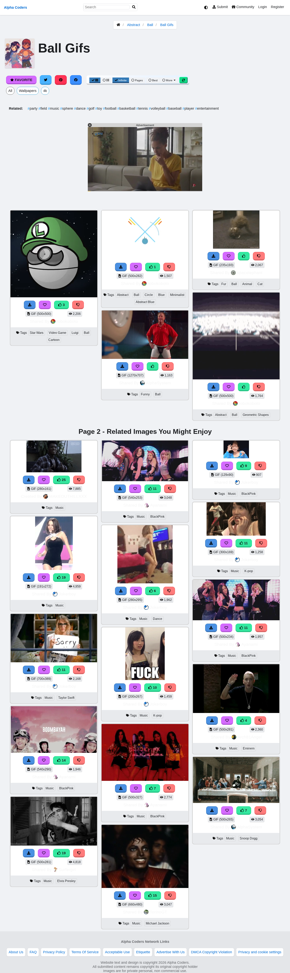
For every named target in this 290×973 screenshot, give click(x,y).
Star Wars (36, 332)
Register (277, 7)
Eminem (248, 748)
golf (91, 108)
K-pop (157, 715)
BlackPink (66, 788)
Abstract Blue (145, 302)
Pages (139, 80)
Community (244, 7)
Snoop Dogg (248, 838)
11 (63, 670)
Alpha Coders (15, 7)
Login (262, 7)
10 (154, 688)
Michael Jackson (157, 923)
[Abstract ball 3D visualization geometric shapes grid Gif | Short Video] (236, 378)
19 (63, 577)
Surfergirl (67, 869)
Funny (145, 394)
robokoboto (67, 321)
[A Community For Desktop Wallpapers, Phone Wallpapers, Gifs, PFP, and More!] (118, 25)
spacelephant (249, 272)
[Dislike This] (169, 267)
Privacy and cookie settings (259, 952)
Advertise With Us (170, 952)
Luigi (75, 332)
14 (63, 760)
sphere (67, 108)
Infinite (122, 80)
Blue (161, 295)
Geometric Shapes (256, 414)
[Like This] (153, 366)
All (10, 91)
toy (99, 108)
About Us (16, 952)
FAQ (33, 952)
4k (45, 91)
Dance (157, 618)
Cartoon (54, 339)
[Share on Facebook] (76, 80)
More (169, 80)
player (188, 108)
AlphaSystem (158, 383)
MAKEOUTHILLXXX (68, 496)
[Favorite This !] (136, 267)
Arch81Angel (250, 737)
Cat (259, 284)
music (54, 108)
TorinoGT (158, 912)
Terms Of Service (85, 952)
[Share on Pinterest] (61, 80)
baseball (174, 108)
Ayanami (67, 777)
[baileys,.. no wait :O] (236, 247)
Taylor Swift (66, 697)
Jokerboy (67, 594)
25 (63, 480)
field (43, 108)
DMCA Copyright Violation (211, 952)
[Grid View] (94, 80)
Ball (150, 25)
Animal (247, 284)
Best (154, 80)
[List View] (105, 80)
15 (154, 895)
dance (80, 108)
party (33, 108)
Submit (222, 7)
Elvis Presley (66, 881)
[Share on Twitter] (46, 80)
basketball (126, 108)
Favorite (23, 80)
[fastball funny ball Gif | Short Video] (145, 358)
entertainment (207, 108)
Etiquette (143, 952)
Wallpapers (27, 91)
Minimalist (177, 295)
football (110, 108)
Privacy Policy (54, 952)
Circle (149, 295)
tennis (142, 108)
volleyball (157, 108)
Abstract (133, 25)
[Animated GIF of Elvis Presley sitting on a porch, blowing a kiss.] (53, 844)
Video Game (57, 332)
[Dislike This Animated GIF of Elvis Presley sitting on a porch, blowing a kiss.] (79, 853)
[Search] (134, 7)
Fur (223, 284)
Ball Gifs (166, 25)
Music (59, 507)
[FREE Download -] (121, 267)
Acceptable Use (117, 952)
